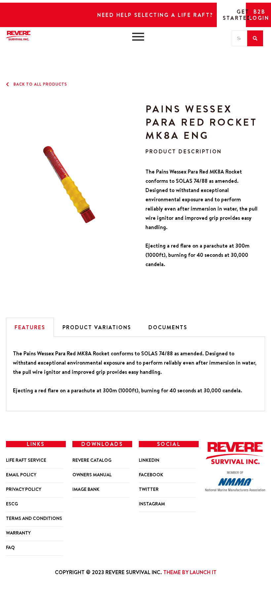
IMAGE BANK (85, 489)
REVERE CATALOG (91, 460)
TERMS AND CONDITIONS (34, 518)
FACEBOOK (151, 475)
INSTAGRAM (152, 504)
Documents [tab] (167, 327)
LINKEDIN (149, 460)
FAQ (10, 547)
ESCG (12, 504)
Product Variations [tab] (96, 327)
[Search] (255, 38)
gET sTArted (237, 14)
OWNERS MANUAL (92, 475)
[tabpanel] (135, 374)
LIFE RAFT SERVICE (26, 460)
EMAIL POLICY (21, 475)
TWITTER (149, 489)
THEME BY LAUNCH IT (189, 572)
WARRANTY (18, 533)
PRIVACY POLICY (23, 489)
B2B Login (259, 14)
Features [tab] (30, 327)
